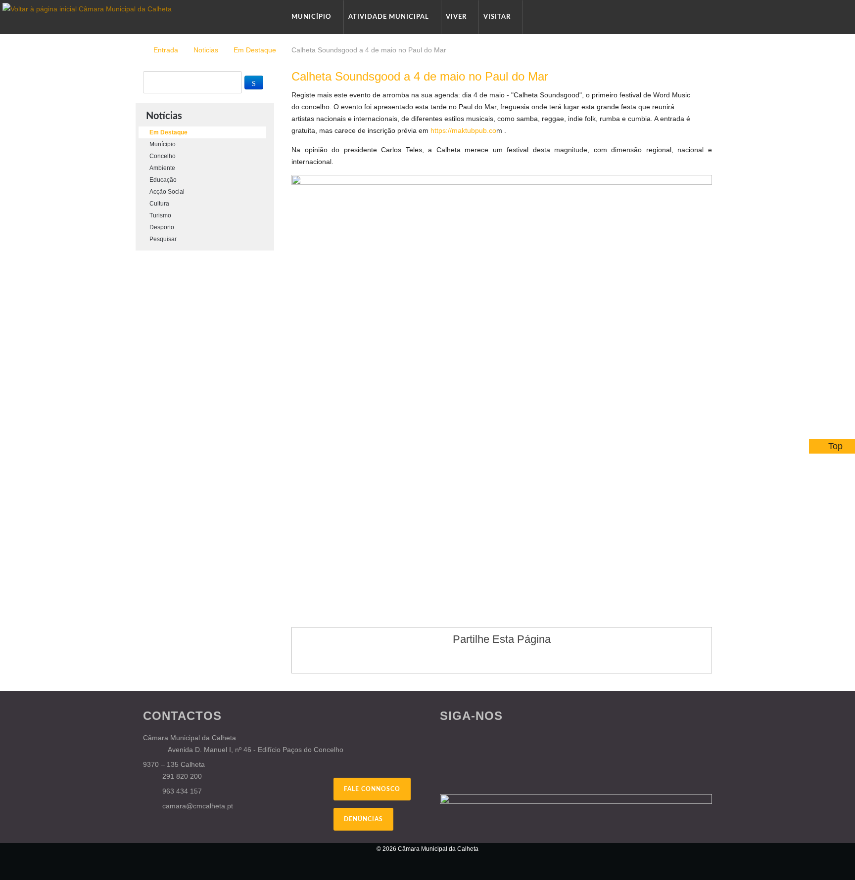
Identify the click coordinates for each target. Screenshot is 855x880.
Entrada (165, 50)
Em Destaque (255, 50)
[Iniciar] (253, 82)
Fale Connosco (372, 789)
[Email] (709, 95)
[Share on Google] (492, 659)
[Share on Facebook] (473, 659)
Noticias (205, 50)
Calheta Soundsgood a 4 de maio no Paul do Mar (419, 76)
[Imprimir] (698, 95)
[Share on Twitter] (511, 659)
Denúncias (363, 819)
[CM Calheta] (195, 855)
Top (835, 446)
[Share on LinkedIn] (530, 659)
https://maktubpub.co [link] (463, 130)
